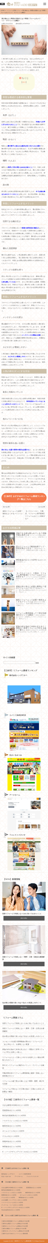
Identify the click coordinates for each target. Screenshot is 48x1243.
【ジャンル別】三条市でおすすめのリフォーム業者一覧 (21, 1215)
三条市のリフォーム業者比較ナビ (24, 1241)
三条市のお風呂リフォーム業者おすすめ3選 (14, 1223)
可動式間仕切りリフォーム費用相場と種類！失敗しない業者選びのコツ (23, 1074)
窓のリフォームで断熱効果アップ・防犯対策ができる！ (31, 547)
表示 (24, 82)
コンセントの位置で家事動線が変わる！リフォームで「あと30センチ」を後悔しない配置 (22, 1043)
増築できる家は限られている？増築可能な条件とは (31, 534)
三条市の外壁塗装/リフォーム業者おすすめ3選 (15, 1221)
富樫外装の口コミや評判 (11, 1141)
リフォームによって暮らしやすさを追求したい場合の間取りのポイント (23, 1058)
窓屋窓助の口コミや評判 (11, 1110)
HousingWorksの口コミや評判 (10, 1210)
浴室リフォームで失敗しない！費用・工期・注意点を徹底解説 (23, 1029)
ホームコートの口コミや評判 (13, 1131)
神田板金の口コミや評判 (26, 560)
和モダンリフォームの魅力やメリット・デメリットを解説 (23, 1066)
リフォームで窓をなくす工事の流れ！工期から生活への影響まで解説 (23, 1090)
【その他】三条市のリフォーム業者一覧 (17, 1182)
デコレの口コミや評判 (10, 1136)
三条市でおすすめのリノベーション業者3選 (14, 1233)
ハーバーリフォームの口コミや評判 (12, 1202)
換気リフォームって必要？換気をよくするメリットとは (31, 601)
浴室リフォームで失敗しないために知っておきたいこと (21, 913)
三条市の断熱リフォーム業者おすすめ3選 (13, 1228)
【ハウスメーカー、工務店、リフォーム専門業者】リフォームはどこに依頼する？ (31, 575)
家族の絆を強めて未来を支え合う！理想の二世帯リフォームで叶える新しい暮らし (31, 628)
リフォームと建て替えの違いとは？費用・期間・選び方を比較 (23, 1082)
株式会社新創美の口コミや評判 (14, 1115)
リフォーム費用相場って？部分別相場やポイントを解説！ (31, 614)
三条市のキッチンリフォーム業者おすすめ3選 (15, 1231)
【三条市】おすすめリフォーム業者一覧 (17, 1168)
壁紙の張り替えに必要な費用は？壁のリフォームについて (31, 587)
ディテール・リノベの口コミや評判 (12, 1205)
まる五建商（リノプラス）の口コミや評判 (14, 1200)
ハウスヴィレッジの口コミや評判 (14, 1121)
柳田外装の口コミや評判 (11, 1126)
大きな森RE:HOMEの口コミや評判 (15, 1105)
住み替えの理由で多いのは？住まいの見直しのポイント (21, 1003)
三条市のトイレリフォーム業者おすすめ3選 (14, 1226)
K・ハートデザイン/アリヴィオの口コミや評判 (19, 1152)
